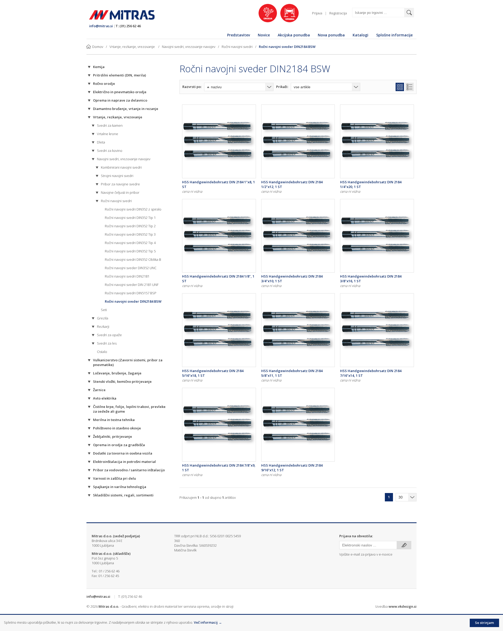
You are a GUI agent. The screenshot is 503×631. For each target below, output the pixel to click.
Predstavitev (238, 34)
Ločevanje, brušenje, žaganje (117, 373)
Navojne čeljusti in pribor (120, 192)
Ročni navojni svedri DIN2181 (127, 276)
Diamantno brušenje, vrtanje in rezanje (125, 108)
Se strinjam (484, 622)
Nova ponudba (331, 34)
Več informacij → (208, 622)
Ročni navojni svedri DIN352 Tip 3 (130, 234)
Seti (104, 309)
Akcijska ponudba (294, 34)
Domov (97, 46)
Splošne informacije (394, 34)
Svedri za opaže (109, 335)
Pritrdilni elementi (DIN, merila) (119, 75)
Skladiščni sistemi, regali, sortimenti (123, 495)
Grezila (102, 318)
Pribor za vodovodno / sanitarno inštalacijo (129, 470)
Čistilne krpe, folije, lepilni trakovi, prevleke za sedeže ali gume (129, 409)
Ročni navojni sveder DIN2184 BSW (287, 46)
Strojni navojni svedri (117, 175)
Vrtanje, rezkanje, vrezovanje (133, 46)
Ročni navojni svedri (237, 46)
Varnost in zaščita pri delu (114, 478)
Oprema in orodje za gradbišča (119, 444)
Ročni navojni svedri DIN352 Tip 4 (130, 242)
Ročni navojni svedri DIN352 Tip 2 (130, 226)
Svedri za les (107, 343)
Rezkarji (103, 326)
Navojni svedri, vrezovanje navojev (188, 46)
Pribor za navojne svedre (120, 184)
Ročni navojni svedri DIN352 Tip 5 (130, 251)
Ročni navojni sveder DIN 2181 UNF (131, 284)
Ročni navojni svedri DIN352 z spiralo (133, 209)
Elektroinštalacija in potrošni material (124, 461)
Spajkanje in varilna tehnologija (119, 486)
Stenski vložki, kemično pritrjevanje (122, 381)
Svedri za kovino (109, 150)
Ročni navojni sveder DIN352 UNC (130, 267)
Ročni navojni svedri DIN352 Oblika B (133, 259)
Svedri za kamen (110, 125)
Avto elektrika (104, 398)
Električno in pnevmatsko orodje (119, 92)
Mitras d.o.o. (109, 606)
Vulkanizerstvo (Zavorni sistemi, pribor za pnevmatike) (127, 362)
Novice (264, 34)
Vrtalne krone (107, 133)
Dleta (101, 142)
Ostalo (102, 351)
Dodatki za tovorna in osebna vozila (122, 453)
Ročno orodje (104, 83)
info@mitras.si (101, 26)
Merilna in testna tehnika (114, 419)
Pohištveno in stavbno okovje (117, 428)
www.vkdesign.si (403, 606)
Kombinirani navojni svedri (121, 167)
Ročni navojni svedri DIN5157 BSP (130, 293)
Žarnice (99, 390)
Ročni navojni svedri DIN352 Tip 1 (130, 217)
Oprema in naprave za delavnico (120, 100)
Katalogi (360, 34)
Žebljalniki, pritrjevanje (112, 436)
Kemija (99, 66)
